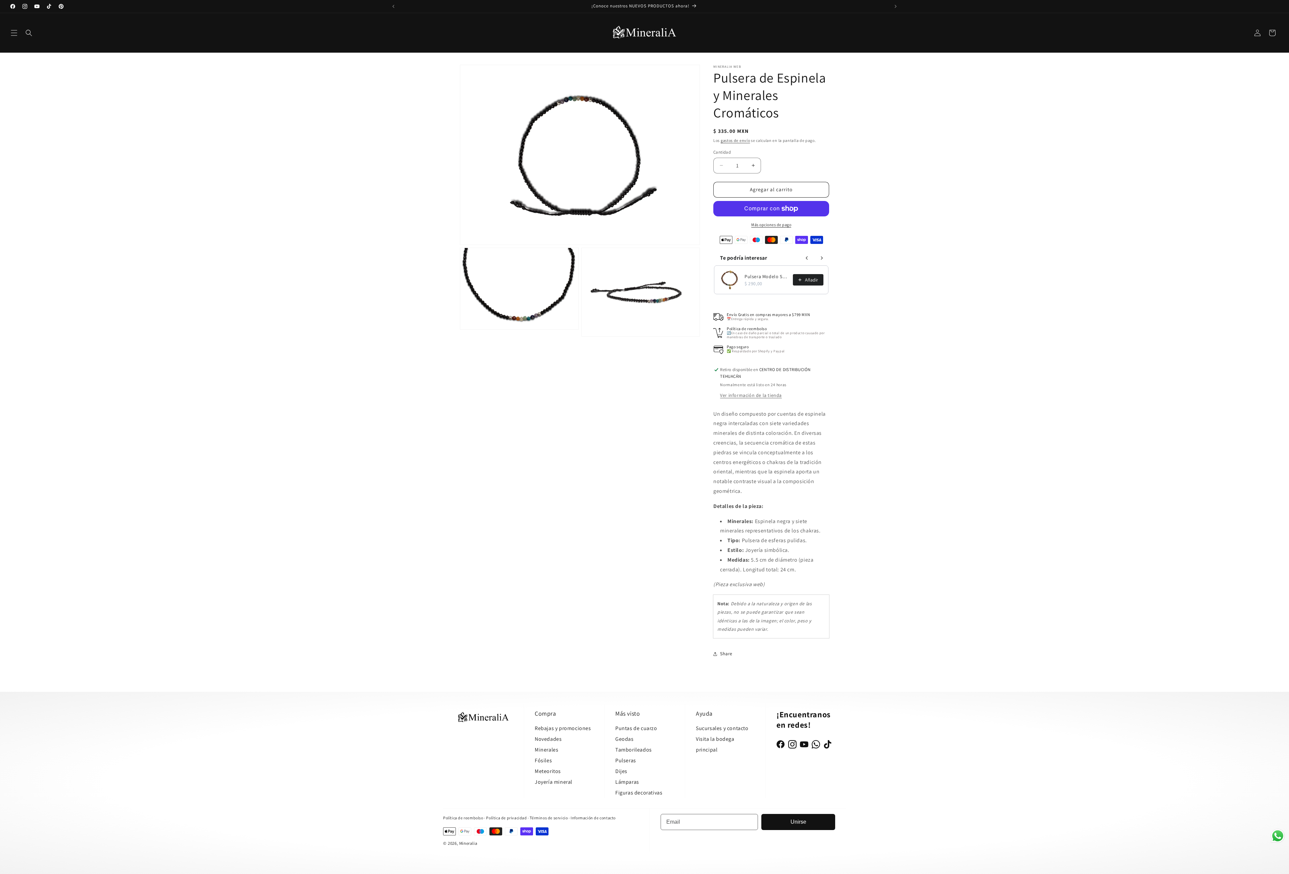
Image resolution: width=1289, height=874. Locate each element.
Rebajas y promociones (563, 728)
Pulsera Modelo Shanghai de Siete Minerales (767, 276)
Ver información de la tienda (751, 395)
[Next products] (821, 258)
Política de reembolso (463, 817)
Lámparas (627, 781)
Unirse (798, 822)
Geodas (624, 738)
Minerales (546, 749)
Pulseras (625, 760)
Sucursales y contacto (722, 728)
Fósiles (543, 760)
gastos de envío (735, 140)
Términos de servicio (549, 817)
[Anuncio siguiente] (895, 6)
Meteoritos (548, 771)
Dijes (621, 771)
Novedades (548, 738)
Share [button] (726, 654)
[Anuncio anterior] (393, 6)
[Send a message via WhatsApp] (1278, 836)
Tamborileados (633, 749)
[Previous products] (807, 258)
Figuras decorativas (638, 792)
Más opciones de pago (771, 224)
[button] (14, 32)
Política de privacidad (507, 817)
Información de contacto (593, 817)
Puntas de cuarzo (636, 728)
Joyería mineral (553, 781)
